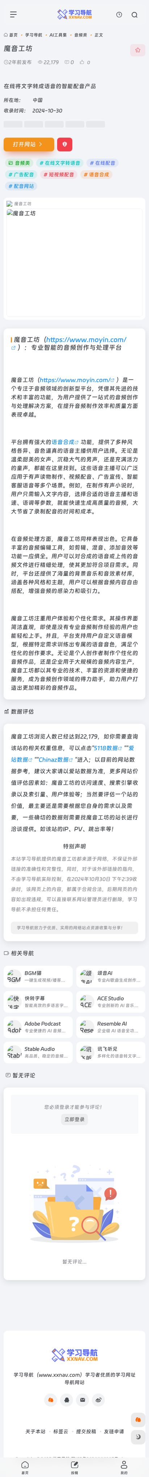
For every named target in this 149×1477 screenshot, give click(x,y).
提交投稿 (86, 1431)
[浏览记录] (119, 15)
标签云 (60, 1431)
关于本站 (35, 1431)
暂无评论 (23, 1075)
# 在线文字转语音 (59, 163)
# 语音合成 (96, 174)
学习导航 (33, 35)
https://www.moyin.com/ (75, 379)
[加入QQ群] (50, 1400)
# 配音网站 (21, 186)
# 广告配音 (21, 174)
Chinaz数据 (54, 759)
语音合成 (62, 442)
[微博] (98, 1400)
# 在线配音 (102, 163)
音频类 (80, 35)
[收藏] (137, 50)
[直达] (67, 972)
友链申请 (114, 1431)
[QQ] (66, 1400)
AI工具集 (58, 35)
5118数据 (106, 748)
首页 (13, 35)
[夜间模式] (138, 1437)
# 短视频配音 (58, 174)
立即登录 (74, 1119)
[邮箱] (82, 1400)
